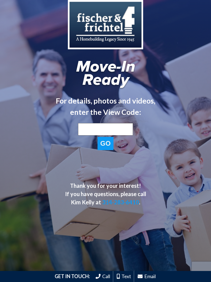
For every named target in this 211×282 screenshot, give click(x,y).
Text (125, 276)
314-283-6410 (120, 202)
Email (149, 276)
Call (105, 276)
